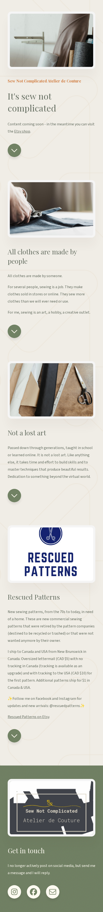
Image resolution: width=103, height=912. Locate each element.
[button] (14, 150)
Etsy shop (22, 131)
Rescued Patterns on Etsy (28, 716)
